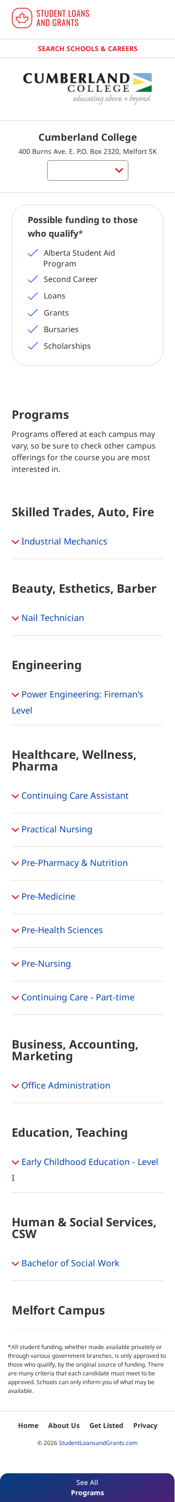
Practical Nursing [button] (55, 829)
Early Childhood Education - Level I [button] (85, 1169)
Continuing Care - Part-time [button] (77, 997)
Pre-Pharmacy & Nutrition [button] (73, 862)
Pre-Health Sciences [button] (61, 930)
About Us (64, 1425)
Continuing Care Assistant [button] (74, 795)
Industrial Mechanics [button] (63, 541)
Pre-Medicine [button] (47, 896)
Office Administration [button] (64, 1085)
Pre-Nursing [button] (45, 963)
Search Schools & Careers (88, 48)
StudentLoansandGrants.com (98, 1443)
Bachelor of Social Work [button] (69, 1263)
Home (28, 1425)
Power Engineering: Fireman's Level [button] (77, 702)
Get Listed (106, 1425)
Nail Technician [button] (51, 617)
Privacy (145, 1425)
